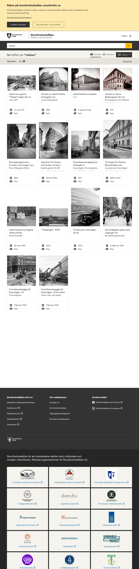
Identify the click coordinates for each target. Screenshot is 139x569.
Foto (21, 61)
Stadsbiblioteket (13, 419)
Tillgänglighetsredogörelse (60, 414)
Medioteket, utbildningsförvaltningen (21, 402)
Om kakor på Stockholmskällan (19, 18)
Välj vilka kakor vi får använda (48, 25)
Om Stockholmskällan (58, 408)
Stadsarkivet (12, 425)
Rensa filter (127, 61)
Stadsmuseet (12, 408)
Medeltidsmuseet (13, 414)
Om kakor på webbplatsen (60, 419)
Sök (128, 46)
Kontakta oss (55, 402)
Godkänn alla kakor (18, 25)
